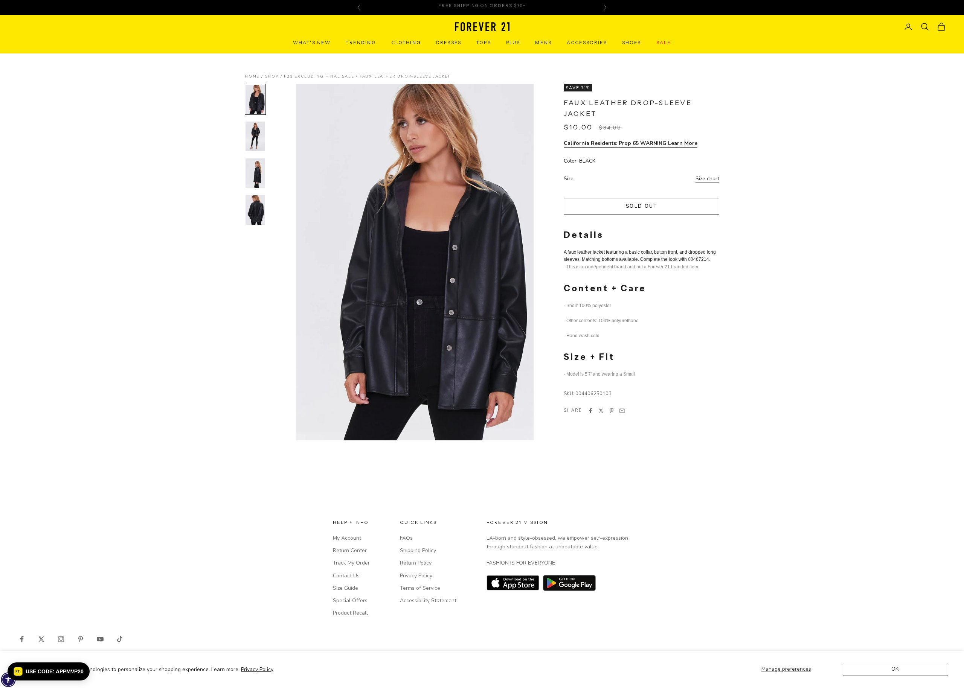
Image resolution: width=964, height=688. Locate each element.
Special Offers (350, 600)
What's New (312, 42)
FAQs (406, 538)
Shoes (631, 42)
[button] (49, 671)
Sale (663, 42)
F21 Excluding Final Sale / (322, 76)
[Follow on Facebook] (22, 639)
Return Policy (416, 562)
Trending (361, 42)
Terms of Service (420, 588)
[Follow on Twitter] (41, 639)
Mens (543, 42)
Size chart (707, 179)
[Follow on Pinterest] (80, 639)
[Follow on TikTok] (120, 639)
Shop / (274, 76)
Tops (483, 42)
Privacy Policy (257, 669)
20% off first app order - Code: (482, 7)
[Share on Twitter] (601, 411)
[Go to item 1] (255, 99)
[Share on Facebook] (590, 411)
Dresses (448, 42)
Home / (255, 76)
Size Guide (345, 588)
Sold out (641, 206)
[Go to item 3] (255, 173)
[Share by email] (622, 411)
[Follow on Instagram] (61, 639)
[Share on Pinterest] (612, 411)
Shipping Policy (418, 550)
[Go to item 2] (255, 136)
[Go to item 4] (255, 210)
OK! (895, 669)
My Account (347, 538)
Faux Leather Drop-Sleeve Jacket (405, 76)
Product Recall (350, 612)
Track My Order (351, 562)
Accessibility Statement (428, 600)
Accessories (587, 42)
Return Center (350, 550)
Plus (513, 42)
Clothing (406, 42)
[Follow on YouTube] (100, 639)
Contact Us (346, 575)
